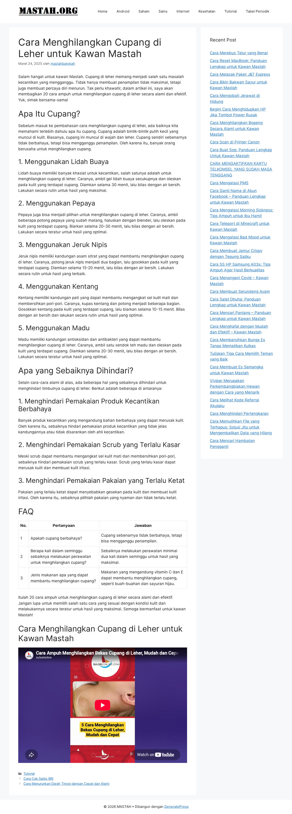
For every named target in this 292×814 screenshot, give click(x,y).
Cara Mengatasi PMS (229, 183)
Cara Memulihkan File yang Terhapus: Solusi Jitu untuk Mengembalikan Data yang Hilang (241, 427)
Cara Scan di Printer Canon (235, 142)
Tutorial (230, 11)
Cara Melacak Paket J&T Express (240, 74)
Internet (183, 11)
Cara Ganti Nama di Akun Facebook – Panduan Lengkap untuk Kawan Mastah (238, 196)
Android (123, 11)
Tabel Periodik (257, 11)
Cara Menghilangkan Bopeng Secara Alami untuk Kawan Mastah (236, 128)
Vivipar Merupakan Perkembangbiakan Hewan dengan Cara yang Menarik (235, 386)
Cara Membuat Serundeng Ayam (240, 291)
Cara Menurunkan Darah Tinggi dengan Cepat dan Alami (66, 783)
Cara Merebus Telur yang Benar (239, 53)
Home (102, 11)
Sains (163, 11)
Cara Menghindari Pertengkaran (239, 413)
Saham (143, 11)
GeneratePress (176, 806)
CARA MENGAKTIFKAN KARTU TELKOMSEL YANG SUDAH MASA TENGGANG (241, 169)
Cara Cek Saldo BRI (38, 778)
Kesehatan (206, 11)
